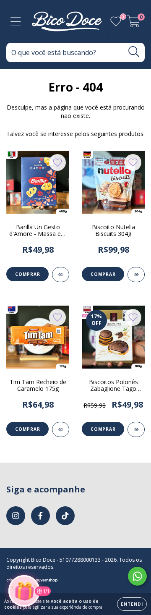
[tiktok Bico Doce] (65, 515)
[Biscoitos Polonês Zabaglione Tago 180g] (136, 429)
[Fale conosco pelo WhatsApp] (137, 576)
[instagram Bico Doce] (15, 515)
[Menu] (15, 21)
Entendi (132, 604)
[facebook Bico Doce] (40, 515)
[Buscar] (134, 52)
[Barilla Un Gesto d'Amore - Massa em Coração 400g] (60, 274)
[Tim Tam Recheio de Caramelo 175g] (60, 429)
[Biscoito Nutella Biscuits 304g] (136, 274)
